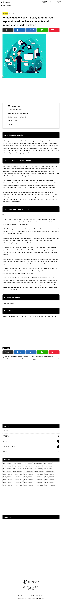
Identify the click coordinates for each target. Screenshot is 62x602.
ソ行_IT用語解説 (39, 474)
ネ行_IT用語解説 (50, 476)
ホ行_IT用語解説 (50, 479)
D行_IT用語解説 (18, 463)
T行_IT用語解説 (38, 468)
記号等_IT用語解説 (50, 485)
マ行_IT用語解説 (8, 482)
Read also (11, 124)
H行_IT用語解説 (38, 463)
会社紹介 (44, 2)
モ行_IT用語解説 (29, 482)
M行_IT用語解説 (28, 466)
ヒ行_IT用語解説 (18, 479)
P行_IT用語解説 (7, 468)
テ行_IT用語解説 (18, 476)
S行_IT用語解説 (28, 468)
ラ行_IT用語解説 (50, 482)
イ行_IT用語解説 (40, 471)
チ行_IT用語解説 (8, 476)
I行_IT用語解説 (48, 463)
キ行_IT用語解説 (50, 471)
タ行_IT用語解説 (50, 474)
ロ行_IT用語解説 (29, 485)
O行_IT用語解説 (48, 466)
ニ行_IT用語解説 (39, 476)
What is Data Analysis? (15, 109)
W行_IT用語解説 (18, 471)
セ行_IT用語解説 (29, 474)
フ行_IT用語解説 (29, 479)
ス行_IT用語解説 (18, 474)
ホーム (20, 595)
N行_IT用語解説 (38, 466)
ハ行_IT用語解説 (8, 479)
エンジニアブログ (8, 441)
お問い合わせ (57, 2)
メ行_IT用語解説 (18, 482)
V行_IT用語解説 (7, 471)
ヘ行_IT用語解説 (39, 479)
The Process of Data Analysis (17, 117)
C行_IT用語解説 (7, 463)
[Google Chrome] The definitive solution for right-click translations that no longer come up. (30, 316)
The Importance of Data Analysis (18, 113)
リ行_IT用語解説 (8, 485)
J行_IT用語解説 (7, 466)
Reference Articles (13, 120)
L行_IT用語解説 (17, 466)
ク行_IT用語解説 (8, 474)
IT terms (5, 430)
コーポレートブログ (9, 446)
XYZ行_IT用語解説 (29, 471)
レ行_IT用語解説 (18, 485)
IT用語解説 (5, 13)
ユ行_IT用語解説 (39, 482)
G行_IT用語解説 (28, 463)
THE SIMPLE (30, 598)
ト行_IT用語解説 (29, 476)
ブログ (50, 2)
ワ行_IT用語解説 (39, 485)
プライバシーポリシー (29, 595)
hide (18, 106)
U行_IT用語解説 (48, 468)
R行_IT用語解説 (18, 468)
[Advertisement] (31, 91)
